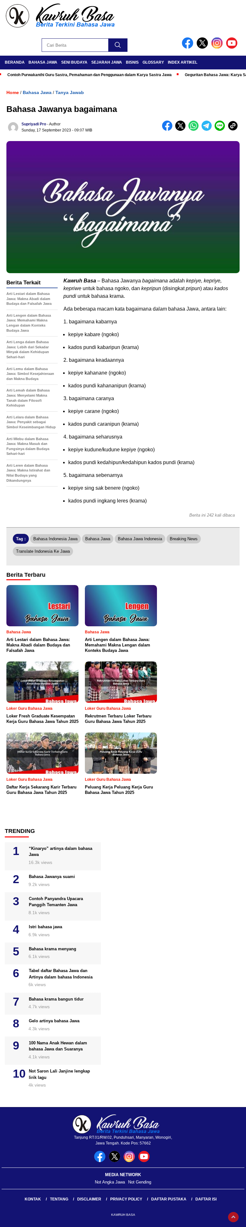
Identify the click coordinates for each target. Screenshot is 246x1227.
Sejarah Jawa (106, 62)
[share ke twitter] (181, 129)
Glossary (153, 62)
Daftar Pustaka (168, 1199)
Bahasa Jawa (43, 62)
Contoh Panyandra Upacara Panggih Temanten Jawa (56, 901)
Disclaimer (89, 1199)
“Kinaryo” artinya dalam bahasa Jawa (60, 851)
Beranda (15, 62)
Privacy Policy (126, 1199)
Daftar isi (206, 1199)
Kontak (33, 1199)
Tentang (59, 1199)
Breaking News (184, 538)
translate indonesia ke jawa (43, 551)
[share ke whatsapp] (194, 129)
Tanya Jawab (69, 92)
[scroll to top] (233, 1217)
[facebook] (188, 47)
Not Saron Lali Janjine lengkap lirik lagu (59, 1074)
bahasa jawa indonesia (140, 538)
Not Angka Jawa (110, 1182)
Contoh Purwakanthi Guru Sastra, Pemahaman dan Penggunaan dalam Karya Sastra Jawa (89, 75)
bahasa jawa (97, 538)
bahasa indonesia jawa (55, 538)
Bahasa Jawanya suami (52, 876)
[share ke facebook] (168, 129)
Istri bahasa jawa (45, 926)
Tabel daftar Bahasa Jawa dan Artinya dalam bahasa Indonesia (61, 973)
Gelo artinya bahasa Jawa (54, 1020)
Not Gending (139, 1182)
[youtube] (233, 47)
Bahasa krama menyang (52, 948)
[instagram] (218, 47)
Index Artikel (182, 62)
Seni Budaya (74, 62)
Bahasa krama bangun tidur (56, 999)
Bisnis (132, 62)
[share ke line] (221, 129)
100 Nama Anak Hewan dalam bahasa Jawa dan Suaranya (58, 1046)
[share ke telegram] (208, 129)
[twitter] (203, 47)
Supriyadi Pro (33, 124)
